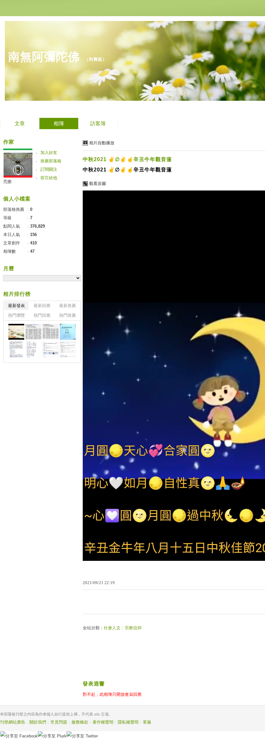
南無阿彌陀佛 (44, 56)
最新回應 (42, 305)
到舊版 (95, 59)
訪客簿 (98, 123)
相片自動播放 (101, 142)
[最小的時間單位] (50, 349)
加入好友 (48, 152)
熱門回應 (42, 315)
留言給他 (48, 177)
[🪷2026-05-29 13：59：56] (68, 332)
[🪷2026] (16, 349)
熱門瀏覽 (16, 315)
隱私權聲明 (128, 722)
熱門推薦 (67, 315)
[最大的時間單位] (68, 349)
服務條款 (79, 722)
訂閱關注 (48, 169)
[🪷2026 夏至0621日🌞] (16, 332)
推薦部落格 (50, 161)
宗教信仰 (133, 627)
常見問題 (58, 722)
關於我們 (37, 722)
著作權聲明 (102, 722)
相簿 (59, 123)
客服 (147, 722)
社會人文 (112, 627)
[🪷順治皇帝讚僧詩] (50, 332)
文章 (20, 123)
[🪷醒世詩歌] (33, 332)
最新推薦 (67, 305)
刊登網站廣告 (12, 722)
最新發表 (16, 305)
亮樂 (7, 181)
